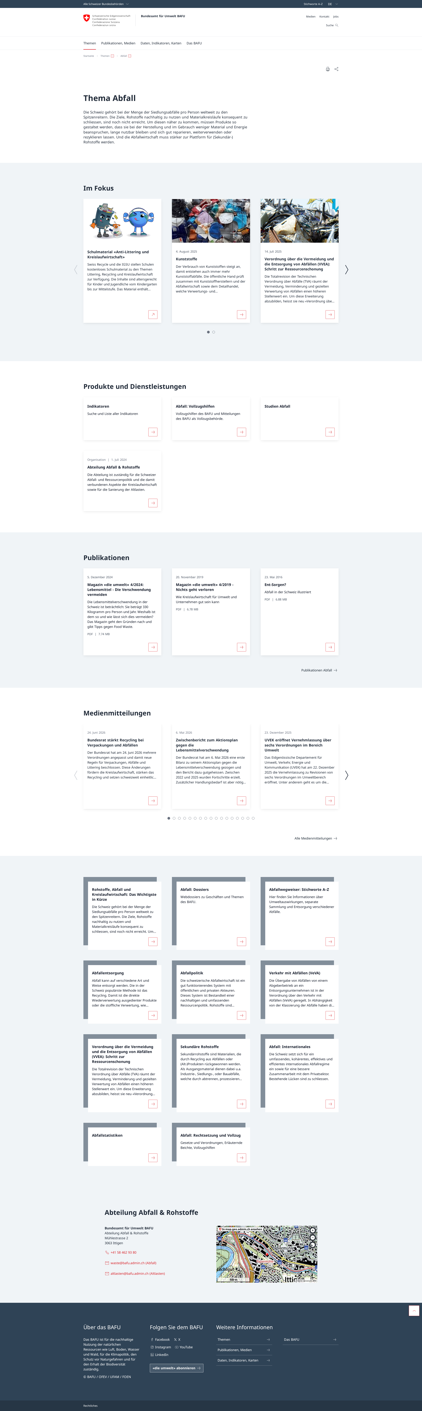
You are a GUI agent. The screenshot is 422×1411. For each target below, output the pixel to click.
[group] (122, 261)
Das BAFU (291, 1339)
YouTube (186, 1347)
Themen (224, 1339)
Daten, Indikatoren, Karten (238, 1360)
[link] (122, 913)
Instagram (163, 1347)
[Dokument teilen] (336, 69)
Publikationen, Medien (235, 1350)
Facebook (162, 1339)
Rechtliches (90, 1406)
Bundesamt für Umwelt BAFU (163, 16)
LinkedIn (161, 1354)
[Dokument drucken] (327, 69)
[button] (90, 43)
